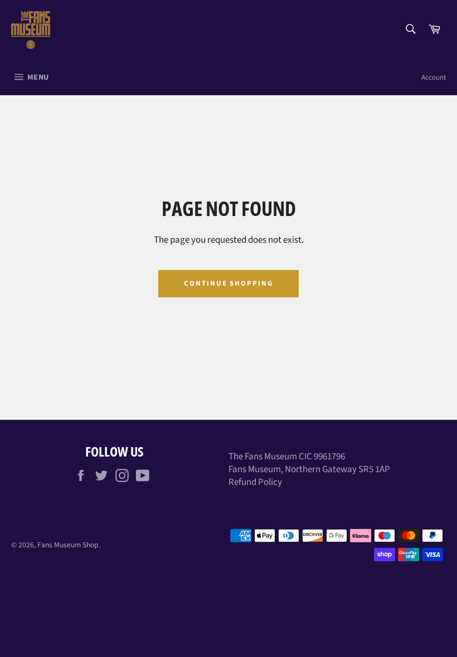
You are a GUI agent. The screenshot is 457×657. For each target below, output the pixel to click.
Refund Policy (255, 482)
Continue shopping (228, 283)
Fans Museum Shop (68, 545)
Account (433, 77)
